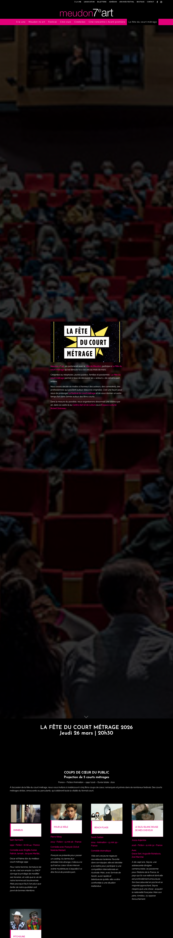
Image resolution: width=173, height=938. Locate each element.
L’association (89, 2)
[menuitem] (78, 2)
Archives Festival (126, 2)
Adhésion (113, 2)
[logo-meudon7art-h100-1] (86, 11)
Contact (150, 2)
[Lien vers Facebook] (157, 2)
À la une (77, 2)
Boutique (140, 2)
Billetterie (102, 2)
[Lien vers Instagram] (161, 2)
